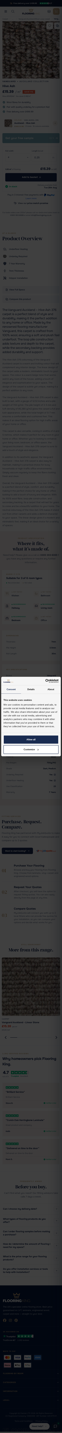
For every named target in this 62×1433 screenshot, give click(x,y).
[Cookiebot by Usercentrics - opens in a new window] (45, 681)
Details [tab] (31, 689)
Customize (29, 749)
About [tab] (51, 689)
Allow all (31, 739)
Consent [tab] (11, 689)
